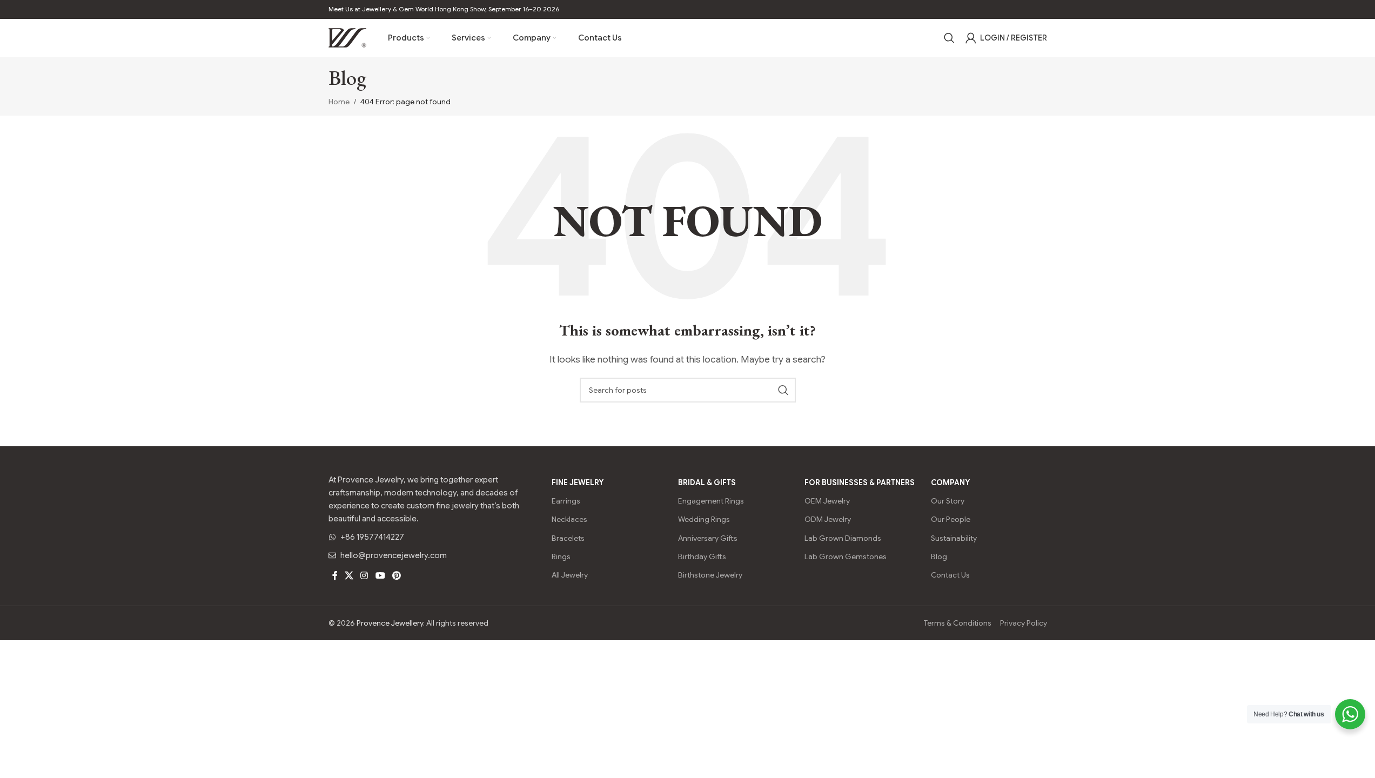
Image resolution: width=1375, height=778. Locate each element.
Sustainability (954, 538)
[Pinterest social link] (396, 575)
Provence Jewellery (390, 623)
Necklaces (569, 519)
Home (339, 101)
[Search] (949, 38)
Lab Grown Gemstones (845, 556)
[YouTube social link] (380, 575)
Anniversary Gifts (707, 538)
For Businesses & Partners (859, 482)
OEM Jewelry (827, 501)
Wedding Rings (704, 519)
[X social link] (349, 575)
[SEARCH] (783, 390)
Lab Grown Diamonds (842, 538)
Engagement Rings (711, 501)
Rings (561, 556)
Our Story (947, 501)
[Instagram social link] (364, 575)
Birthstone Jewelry (710, 575)
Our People (950, 519)
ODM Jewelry (827, 519)
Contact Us (950, 575)
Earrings (566, 501)
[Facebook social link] (334, 575)
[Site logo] (347, 37)
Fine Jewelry (577, 482)
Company (950, 482)
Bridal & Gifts (707, 482)
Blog (939, 556)
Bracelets (568, 538)
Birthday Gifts (702, 556)
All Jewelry (570, 575)
